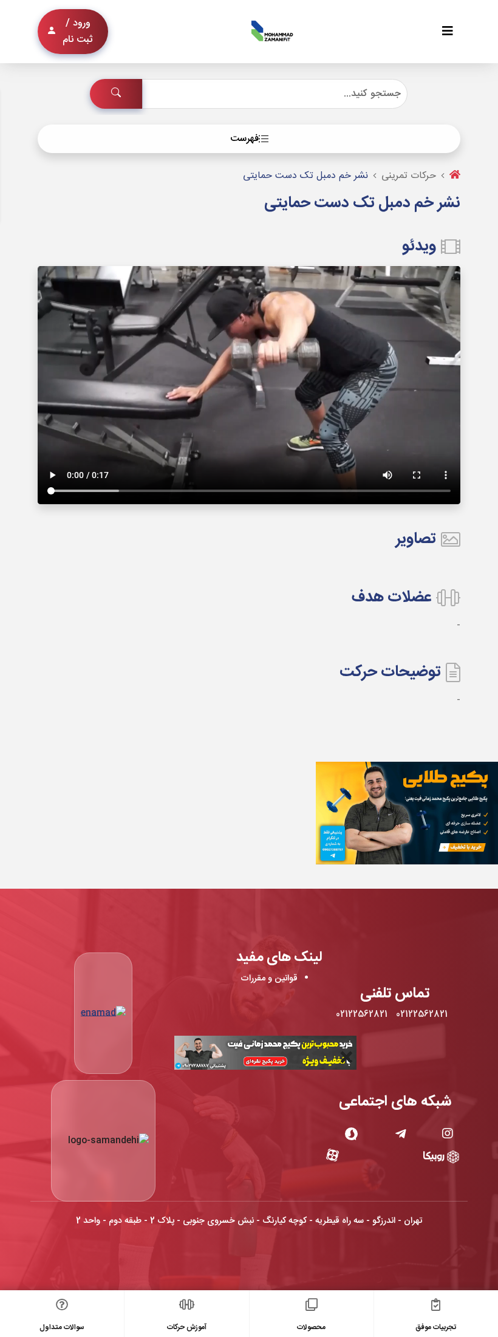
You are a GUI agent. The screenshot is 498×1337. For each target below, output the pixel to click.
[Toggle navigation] (447, 31)
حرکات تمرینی (408, 176)
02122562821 (422, 1014)
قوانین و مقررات (269, 978)
